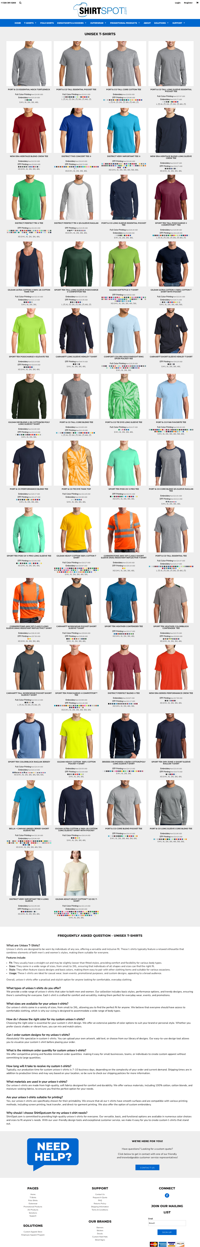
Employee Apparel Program (33, 1235)
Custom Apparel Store (33, 1231)
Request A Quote (100, 1197)
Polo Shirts (33, 1200)
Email (150, 1218)
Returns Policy (100, 1203)
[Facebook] (167, 1195)
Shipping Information (100, 1206)
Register (188, 3)
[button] (20, 3)
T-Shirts (33, 1197)
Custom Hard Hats (100, 1236)
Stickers (100, 1230)
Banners (100, 1227)
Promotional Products (33, 1206)
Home (32, 1194)
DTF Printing (117, 97)
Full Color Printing (23, 94)
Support (33, 1216)
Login (177, 3)
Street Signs (100, 1240)
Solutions (33, 1213)
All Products (33, 1210)
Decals (100, 1233)
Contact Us (100, 1194)
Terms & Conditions (100, 1210)
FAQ (100, 1200)
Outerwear (33, 1203)
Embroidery (23, 97)
